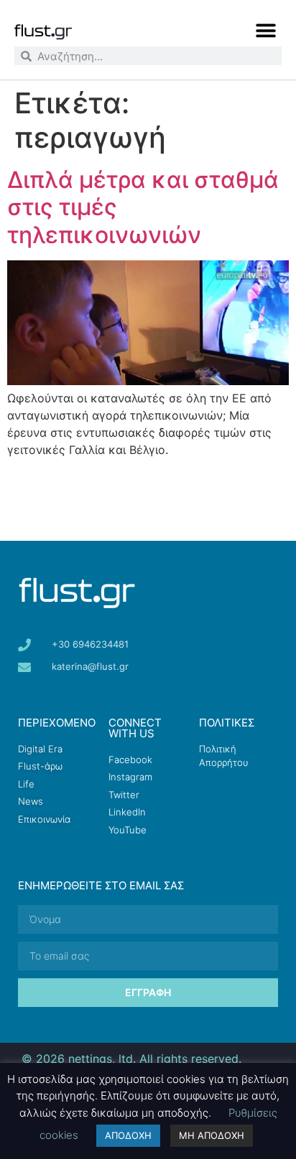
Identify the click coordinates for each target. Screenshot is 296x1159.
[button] (265, 30)
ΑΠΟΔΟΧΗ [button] (128, 1135)
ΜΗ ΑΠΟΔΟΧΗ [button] (211, 1135)
